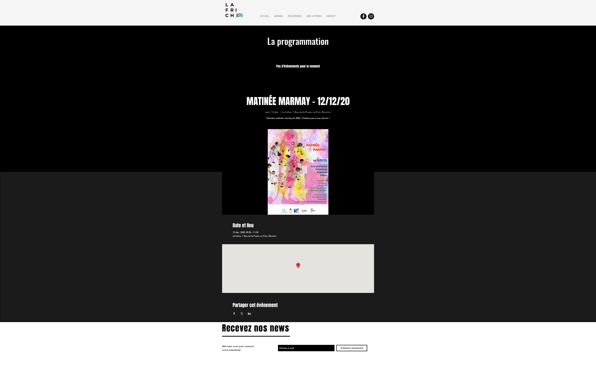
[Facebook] (363, 16)
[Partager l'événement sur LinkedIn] (249, 313)
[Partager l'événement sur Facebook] (234, 313)
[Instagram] (371, 16)
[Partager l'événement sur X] (241, 313)
